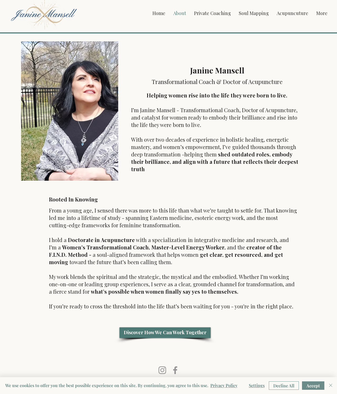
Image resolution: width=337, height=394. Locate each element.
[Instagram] (162, 370)
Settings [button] (257, 385)
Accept (313, 385)
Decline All (283, 385)
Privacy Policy (223, 385)
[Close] (331, 385)
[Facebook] (175, 370)
